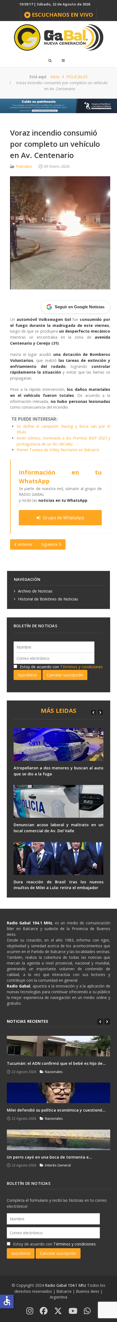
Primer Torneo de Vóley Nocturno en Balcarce (58, 449)
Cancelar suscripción (65, 675)
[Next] (100, 712)
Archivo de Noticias (35, 591)
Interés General (58, 1165)
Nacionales (54, 1071)
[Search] (50, 60)
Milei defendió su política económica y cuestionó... (56, 1110)
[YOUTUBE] (73, 1311)
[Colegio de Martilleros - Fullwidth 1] (58, 105)
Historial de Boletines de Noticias (48, 599)
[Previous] (93, 712)
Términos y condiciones (81, 666)
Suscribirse (27, 675)
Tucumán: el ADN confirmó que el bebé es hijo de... (56, 1063)
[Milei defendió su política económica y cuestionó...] (58, 1093)
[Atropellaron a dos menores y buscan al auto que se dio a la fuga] (58, 744)
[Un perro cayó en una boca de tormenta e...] (58, 1140)
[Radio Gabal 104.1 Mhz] (58, 37)
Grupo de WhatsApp (63, 518)
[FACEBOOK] (43, 1311)
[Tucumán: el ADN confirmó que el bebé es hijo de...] (58, 1046)
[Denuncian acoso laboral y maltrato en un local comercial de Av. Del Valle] (58, 801)
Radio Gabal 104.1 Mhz (66, 1285)
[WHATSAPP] (87, 1311)
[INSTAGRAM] (30, 1311)
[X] (58, 1311)
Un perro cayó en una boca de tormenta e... (49, 1157)
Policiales (24, 166)
